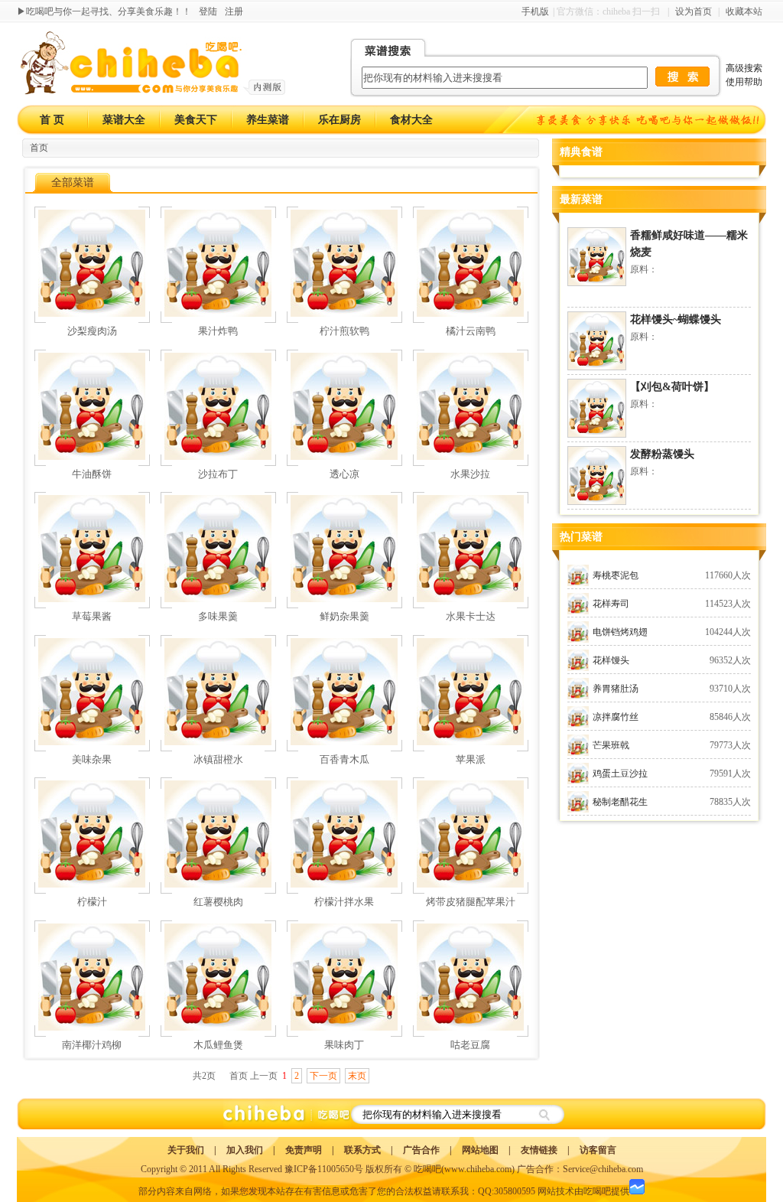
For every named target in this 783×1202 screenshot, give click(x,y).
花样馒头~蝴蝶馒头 (675, 319)
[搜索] (543, 1114)
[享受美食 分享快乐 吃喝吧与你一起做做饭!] (649, 119)
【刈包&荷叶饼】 (672, 387)
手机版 (535, 11)
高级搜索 (744, 68)
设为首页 (693, 11)
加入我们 (244, 1150)
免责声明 (303, 1150)
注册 (234, 11)
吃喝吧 (427, 1169)
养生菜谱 (267, 119)
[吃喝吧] (153, 91)
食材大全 (411, 119)
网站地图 (480, 1150)
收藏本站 (744, 11)
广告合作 (421, 1150)
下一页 (323, 1075)
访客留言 (598, 1150)
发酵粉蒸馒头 (662, 454)
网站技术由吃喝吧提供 (583, 1191)
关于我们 (185, 1150)
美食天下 (195, 119)
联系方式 (362, 1150)
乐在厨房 (339, 119)
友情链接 (539, 1150)
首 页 (52, 119)
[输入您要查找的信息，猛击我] (682, 76)
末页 (357, 1075)
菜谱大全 (123, 119)
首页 (39, 147)
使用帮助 (744, 82)
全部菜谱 (72, 182)
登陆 (208, 11)
